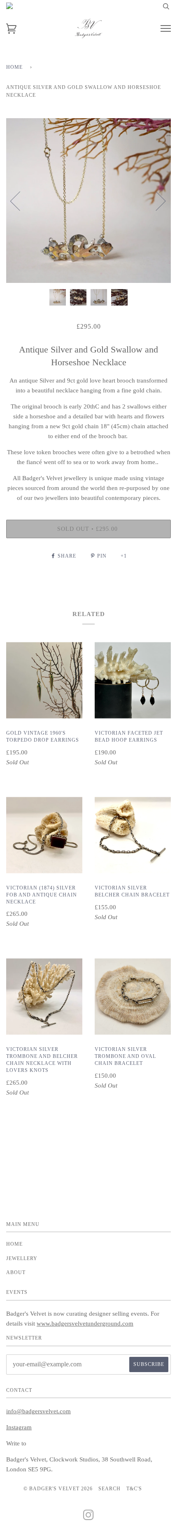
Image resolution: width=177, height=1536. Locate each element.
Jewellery (21, 1258)
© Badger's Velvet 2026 (58, 1489)
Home (14, 67)
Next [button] (156, 200)
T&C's (134, 1489)
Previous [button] (20, 200)
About (16, 1272)
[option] (88, 200)
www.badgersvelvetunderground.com (85, 1323)
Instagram (19, 1427)
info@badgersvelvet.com (38, 1411)
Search (109, 1489)
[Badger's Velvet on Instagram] (88, 1517)
